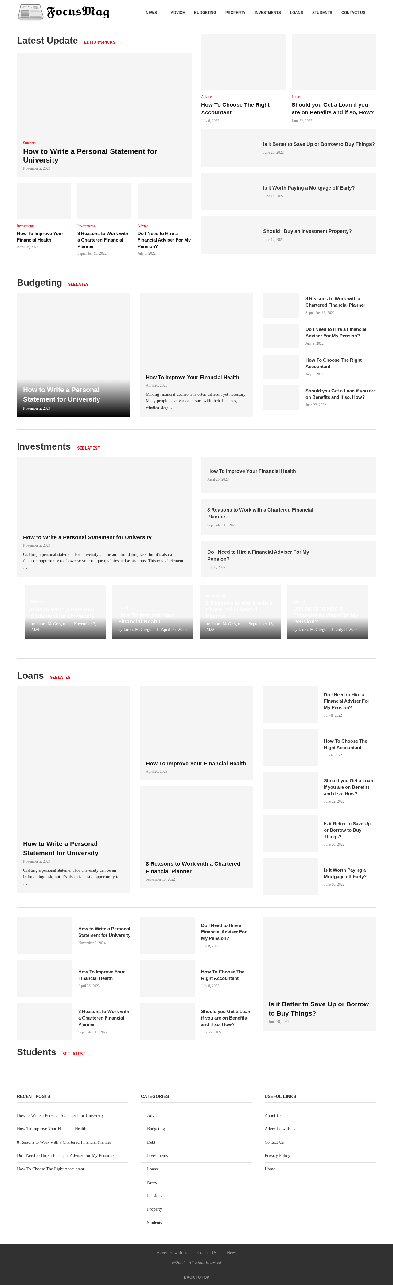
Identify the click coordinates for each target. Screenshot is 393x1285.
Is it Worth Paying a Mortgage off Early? (309, 188)
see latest (79, 284)
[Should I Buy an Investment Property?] (229, 235)
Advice (178, 12)
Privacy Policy (277, 1155)
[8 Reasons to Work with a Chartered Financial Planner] (104, 201)
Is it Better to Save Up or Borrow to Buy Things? (319, 144)
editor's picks (99, 42)
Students (322, 12)
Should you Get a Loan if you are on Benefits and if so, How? (348, 787)
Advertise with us (280, 1128)
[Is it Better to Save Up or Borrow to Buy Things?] (229, 148)
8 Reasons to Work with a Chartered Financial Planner (102, 240)
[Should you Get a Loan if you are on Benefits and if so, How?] (334, 62)
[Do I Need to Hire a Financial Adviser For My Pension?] (165, 201)
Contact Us (353, 12)
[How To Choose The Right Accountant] (243, 62)
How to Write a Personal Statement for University (87, 537)
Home (270, 1169)
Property (235, 12)
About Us (273, 1115)
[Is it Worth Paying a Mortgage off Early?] (229, 191)
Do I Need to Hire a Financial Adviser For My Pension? (164, 240)
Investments (268, 12)
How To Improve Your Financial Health (192, 377)
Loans (296, 12)
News (151, 12)
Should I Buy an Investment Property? (307, 231)
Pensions (154, 1195)
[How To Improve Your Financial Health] (44, 201)
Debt (151, 1142)
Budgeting (205, 12)
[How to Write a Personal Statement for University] (104, 115)
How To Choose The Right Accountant (50, 1169)
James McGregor (50, 624)
